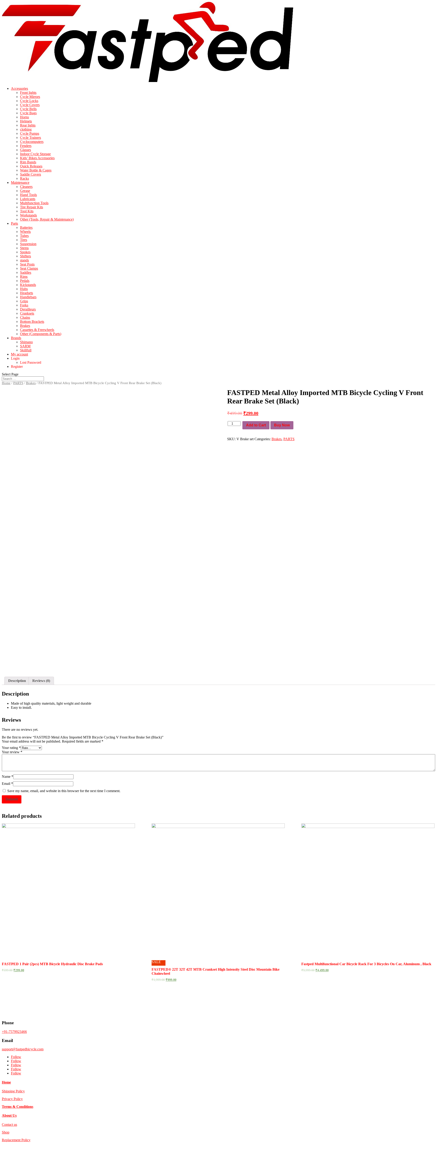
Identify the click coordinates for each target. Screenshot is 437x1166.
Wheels (25, 232)
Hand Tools (28, 195)
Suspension (28, 244)
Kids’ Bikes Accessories (37, 158)
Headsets (26, 293)
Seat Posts (27, 264)
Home (6, 383)
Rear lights (28, 125)
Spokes (25, 252)
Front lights (28, 92)
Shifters (25, 256)
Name (7, 776)
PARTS (18, 383)
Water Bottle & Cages (35, 170)
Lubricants (27, 199)
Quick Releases (31, 166)
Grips (24, 301)
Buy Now (282, 425)
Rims (24, 276)
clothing (26, 129)
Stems (24, 248)
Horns (24, 117)
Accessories (19, 88)
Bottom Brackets (32, 321)
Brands (16, 338)
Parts (14, 223)
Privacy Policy (12, 1099)
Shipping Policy (13, 1091)
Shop (5, 1132)
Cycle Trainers (30, 137)
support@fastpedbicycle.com (22, 1049)
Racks (24, 178)
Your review (12, 752)
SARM (25, 346)
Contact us (9, 1124)
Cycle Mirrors (30, 97)
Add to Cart (256, 425)
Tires (23, 240)
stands (24, 260)
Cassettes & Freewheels (37, 330)
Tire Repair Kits (31, 207)
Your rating (11, 748)
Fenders (25, 146)
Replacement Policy (16, 1140)
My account (19, 354)
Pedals (24, 281)
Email (7, 784)
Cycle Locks (29, 101)
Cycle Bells (28, 109)
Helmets (26, 121)
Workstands (28, 215)
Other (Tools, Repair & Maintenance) (47, 219)
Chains (25, 317)
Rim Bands (28, 162)
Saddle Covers (30, 174)
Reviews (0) (41, 681)
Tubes (24, 236)
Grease (25, 191)
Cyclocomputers (31, 142)
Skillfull (25, 350)
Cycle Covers (30, 105)
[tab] (17, 681)
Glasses (25, 150)
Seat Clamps (29, 268)
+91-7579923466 (14, 1032)
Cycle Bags (28, 113)
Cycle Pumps (29, 133)
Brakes (25, 326)
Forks (24, 305)
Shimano (26, 342)
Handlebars (28, 297)
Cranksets (27, 313)
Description (17, 681)
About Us (9, 1115)
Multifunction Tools (34, 203)
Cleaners (26, 187)
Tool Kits (26, 211)
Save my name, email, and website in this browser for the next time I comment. (63, 791)
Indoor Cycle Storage (35, 154)
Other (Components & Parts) (40, 334)
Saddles (25, 272)
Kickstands (28, 285)
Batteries (26, 227)
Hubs (24, 289)
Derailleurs (28, 309)
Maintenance (20, 182)
